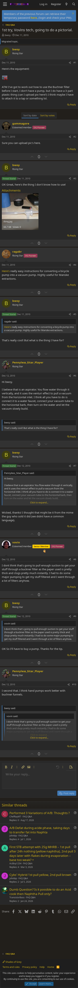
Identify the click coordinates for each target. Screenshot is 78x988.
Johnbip (13, 835)
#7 (74, 465)
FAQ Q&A (27, 816)
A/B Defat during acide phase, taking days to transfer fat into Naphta (39, 830)
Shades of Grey (13, 961)
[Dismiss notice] (72, 14)
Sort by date (30, 115)
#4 (74, 264)
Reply (73, 104)
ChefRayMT (15, 816)
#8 (74, 559)
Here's (6, 271)
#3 (74, 178)
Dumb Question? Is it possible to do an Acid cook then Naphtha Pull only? (40, 891)
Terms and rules (11, 967)
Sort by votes (47, 115)
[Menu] (5, 4)
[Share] (69, 63)
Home (50, 967)
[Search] (73, 4)
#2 (74, 136)
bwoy (8, 35)
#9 (74, 616)
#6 (74, 375)
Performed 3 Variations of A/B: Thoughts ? (39, 813)
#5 (74, 314)
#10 (74, 684)
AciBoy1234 (15, 863)
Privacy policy (29, 967)
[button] (6, 767)
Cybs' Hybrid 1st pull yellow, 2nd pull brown (40, 875)
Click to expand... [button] (39, 502)
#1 (74, 62)
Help (42, 967)
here (34, 17)
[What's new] (66, 4)
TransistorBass (16, 897)
